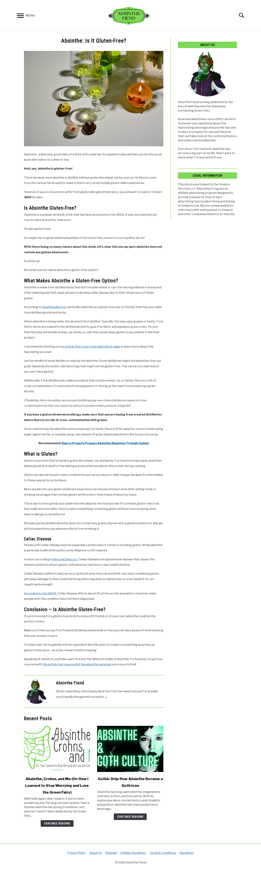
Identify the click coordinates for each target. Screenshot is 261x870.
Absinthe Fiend (70, 682)
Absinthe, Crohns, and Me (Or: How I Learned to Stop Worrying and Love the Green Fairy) (57, 785)
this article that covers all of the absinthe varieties (76, 664)
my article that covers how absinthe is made (90, 346)
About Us (95, 853)
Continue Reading (57, 823)
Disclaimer (187, 853)
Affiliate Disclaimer (133, 853)
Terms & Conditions (162, 853)
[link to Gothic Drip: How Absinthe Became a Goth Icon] (130, 749)
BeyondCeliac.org (65, 559)
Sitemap (111, 853)
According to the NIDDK (40, 593)
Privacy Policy (76, 853)
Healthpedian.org (54, 307)
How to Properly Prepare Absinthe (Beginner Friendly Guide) (105, 443)
